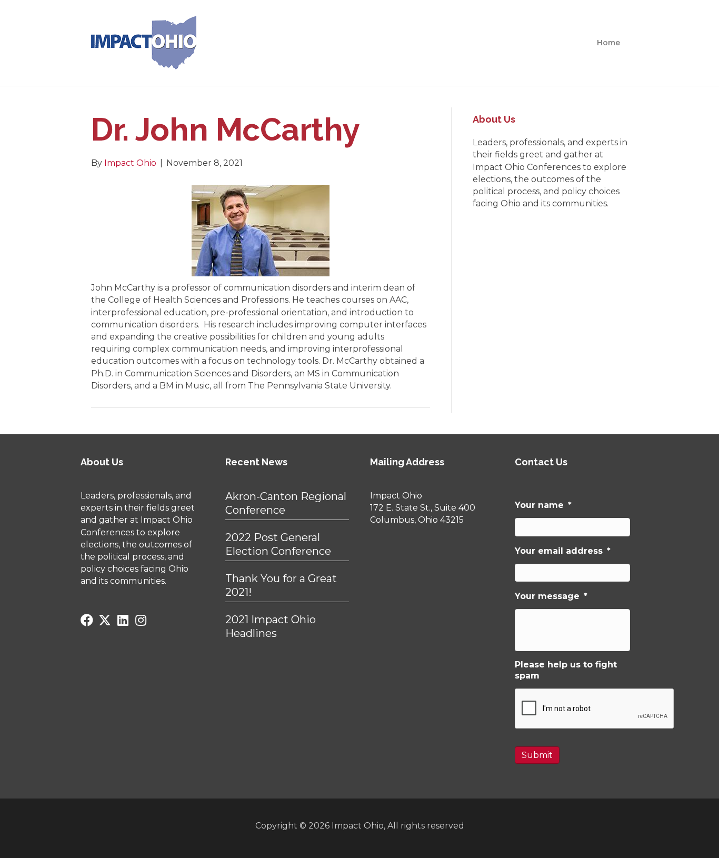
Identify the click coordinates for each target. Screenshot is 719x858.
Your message (551, 596)
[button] (87, 620)
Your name (543, 505)
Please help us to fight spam (566, 670)
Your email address (563, 551)
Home (608, 42)
